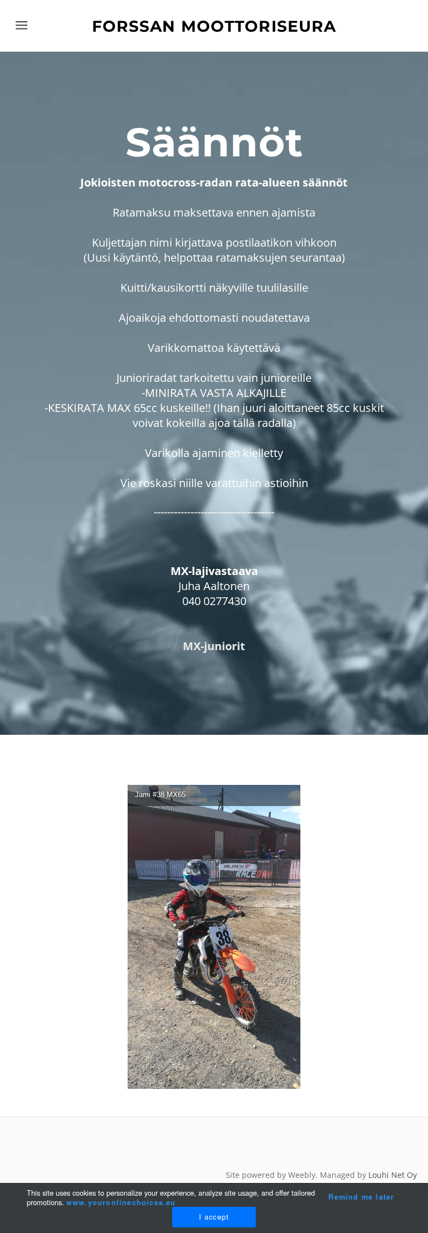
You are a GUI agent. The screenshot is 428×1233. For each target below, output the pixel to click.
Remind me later (361, 1197)
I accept (214, 1216)
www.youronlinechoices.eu (121, 1202)
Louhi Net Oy (392, 1175)
